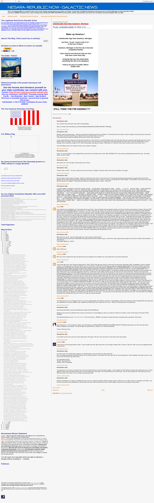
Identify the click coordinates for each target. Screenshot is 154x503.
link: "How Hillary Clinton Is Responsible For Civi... (14, 414)
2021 (4, 233)
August (5, 246)
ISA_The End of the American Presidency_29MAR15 (15, 337)
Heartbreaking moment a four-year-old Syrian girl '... (15, 263)
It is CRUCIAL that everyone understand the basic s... (15, 358)
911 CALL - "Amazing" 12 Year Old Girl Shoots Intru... (15, 368)
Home (3, 16)
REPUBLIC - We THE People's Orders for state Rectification (15, 212)
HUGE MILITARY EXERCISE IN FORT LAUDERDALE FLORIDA (18, 328)
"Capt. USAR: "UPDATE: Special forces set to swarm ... (16, 364)
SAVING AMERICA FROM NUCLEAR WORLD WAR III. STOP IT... (18, 301)
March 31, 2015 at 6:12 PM (62, 305)
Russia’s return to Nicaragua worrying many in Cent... (15, 397)
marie (58, 206)
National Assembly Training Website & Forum (12, 201)
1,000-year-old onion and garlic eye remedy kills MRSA (15, 275)
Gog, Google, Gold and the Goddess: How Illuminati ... (15, 258)
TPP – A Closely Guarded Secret (11, 361)
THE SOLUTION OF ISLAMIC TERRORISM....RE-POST (16, 309)
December (6, 241)
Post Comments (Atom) (66, 393)
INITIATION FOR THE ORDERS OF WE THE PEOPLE (14, 207)
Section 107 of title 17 (35, 482)
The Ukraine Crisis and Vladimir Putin (12, 347)
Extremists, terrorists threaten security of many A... (15, 375)
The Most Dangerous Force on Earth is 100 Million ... (15, 365)
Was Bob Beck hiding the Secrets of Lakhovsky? (14, 333)
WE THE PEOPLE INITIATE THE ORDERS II (11, 208)
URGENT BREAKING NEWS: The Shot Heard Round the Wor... (17, 322)
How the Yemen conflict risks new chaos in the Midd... (15, 351)
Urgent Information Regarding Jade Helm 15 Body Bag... (16, 295)
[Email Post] (69, 113)
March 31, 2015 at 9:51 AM (62, 157)
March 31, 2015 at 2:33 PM (62, 244)
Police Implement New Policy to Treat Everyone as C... (15, 401)
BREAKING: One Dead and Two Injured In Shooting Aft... (16, 291)
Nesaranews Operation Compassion (29, 16)
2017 (4, 237)
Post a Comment (56, 387)
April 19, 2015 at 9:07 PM (62, 348)
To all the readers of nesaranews (11, 279)
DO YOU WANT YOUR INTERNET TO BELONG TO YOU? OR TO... (19, 346)
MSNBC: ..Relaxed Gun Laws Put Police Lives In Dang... (16, 288)
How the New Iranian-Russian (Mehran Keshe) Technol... (16, 326)
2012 (4, 427)
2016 (4, 238)
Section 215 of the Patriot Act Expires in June (13, 278)
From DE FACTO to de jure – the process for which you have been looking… (19, 199)
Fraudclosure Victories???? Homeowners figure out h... (15, 297)
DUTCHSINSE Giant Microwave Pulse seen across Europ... (16, 355)
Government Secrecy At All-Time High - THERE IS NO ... (16, 388)
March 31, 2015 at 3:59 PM (62, 295)
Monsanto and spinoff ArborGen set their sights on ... (15, 286)
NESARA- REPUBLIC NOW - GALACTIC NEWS (52, 7)
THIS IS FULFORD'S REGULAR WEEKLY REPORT (15, 267)
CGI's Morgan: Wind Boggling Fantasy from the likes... (15, 407)
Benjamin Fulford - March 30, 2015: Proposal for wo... (15, 300)
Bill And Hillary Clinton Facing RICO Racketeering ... (15, 292)
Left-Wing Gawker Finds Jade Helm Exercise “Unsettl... (16, 389)
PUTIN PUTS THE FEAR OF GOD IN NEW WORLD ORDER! (17, 348)
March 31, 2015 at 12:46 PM (63, 183)
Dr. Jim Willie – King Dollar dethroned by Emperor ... (15, 334)
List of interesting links (8, 384)
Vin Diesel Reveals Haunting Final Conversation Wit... (15, 393)
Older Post (150, 390)
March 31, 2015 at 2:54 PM (62, 259)
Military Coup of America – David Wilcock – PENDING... (16, 324)
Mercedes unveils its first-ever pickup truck (13, 394)
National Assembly (12, 16)
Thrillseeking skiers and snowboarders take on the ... (15, 266)
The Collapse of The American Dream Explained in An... (15, 341)
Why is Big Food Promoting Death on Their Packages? (15, 338)
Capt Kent (60, 322)
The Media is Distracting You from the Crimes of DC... (15, 277)
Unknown (60, 246)
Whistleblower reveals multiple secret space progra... (15, 354)
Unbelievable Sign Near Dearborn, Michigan (70, 24)
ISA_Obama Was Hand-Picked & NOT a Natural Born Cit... (16, 261)
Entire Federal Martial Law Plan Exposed (12, 329)
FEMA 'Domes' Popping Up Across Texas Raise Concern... (16, 398)
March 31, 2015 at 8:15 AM (62, 129)
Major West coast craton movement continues (13, 307)
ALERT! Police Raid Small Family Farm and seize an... (15, 392)
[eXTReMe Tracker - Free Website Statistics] (3, 498)
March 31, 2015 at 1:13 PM (62, 204)
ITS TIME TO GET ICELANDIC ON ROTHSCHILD (15, 359)
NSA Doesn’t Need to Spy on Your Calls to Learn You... (15, 380)
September (6, 245)
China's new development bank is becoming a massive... (16, 270)
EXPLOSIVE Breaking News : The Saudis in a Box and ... (16, 335)
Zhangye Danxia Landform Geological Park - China (15, 317)
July (5, 248)
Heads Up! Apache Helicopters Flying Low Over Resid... (16, 313)
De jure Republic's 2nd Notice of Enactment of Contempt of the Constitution (19, 206)
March (5, 253)
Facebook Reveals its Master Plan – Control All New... (15, 415)
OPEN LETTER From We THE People (10, 204)
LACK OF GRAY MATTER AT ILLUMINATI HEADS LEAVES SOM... (18, 372)
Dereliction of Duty (7, 274)
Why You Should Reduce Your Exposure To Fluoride (15, 273)
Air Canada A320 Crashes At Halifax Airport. (13, 318)
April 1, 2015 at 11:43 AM (62, 331)
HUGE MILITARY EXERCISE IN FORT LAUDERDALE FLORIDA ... (18, 304)
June (5, 249)
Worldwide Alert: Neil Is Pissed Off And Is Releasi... (14, 262)
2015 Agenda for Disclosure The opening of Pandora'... (15, 385)
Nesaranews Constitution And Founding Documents (54, 16)
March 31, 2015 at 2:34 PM (62, 251)
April (5, 252)
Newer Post (56, 390)
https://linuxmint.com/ (6, 188)
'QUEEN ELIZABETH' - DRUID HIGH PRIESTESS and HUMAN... (18, 312)
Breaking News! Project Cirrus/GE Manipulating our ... (15, 363)
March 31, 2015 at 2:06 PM (62, 232)
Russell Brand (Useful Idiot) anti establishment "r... (14, 260)
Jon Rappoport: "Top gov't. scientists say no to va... (15, 410)
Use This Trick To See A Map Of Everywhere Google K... (16, 399)
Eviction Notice (7, 339)
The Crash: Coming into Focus (10, 350)
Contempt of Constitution (7, 205)
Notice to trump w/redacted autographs (10, 198)
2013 (4, 426)
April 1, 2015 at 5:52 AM (62, 319)
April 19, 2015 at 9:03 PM (62, 339)
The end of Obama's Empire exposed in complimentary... (16, 420)
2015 (4, 240)
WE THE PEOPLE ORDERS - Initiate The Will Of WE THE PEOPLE (17, 213)
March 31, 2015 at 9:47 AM (62, 148)
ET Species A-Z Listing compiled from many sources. (15, 284)
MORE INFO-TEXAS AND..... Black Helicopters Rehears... (16, 356)
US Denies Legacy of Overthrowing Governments (14, 294)
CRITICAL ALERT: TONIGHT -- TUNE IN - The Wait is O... (16, 369)
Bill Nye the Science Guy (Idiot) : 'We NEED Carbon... (15, 405)
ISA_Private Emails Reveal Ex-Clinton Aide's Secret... (15, 367)
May (5, 250)
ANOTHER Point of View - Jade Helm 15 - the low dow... (16, 416)
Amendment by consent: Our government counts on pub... (16, 287)
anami (58, 298)
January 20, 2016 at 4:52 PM (63, 384)
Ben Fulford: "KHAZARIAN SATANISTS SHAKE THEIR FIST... (17, 376)
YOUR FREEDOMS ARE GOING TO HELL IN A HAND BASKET (17, 330)
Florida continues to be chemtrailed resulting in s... (14, 305)
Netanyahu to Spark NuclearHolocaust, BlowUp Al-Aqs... (16, 320)
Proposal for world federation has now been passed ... (15, 308)
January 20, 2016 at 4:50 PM (63, 375)
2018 (4, 236)
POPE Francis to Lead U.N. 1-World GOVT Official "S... (16, 265)
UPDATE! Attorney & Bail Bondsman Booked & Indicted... (16, 418)
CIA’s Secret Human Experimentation (12, 296)
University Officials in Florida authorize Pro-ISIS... (14, 282)
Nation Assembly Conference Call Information (12, 200)
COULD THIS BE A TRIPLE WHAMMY (12, 321)
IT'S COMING (7, 310)
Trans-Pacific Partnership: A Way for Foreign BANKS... (15, 402)
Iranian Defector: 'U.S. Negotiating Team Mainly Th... (15, 352)
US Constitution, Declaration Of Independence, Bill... (15, 331)
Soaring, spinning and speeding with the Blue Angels (15, 303)
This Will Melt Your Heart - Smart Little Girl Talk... (14, 382)
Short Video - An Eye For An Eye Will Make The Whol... (15, 409)
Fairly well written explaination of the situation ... (14, 386)
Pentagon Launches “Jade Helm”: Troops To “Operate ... (16, 371)
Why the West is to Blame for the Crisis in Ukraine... (15, 254)
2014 (4, 424)
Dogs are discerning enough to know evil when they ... (15, 316)
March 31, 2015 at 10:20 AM (63, 173)
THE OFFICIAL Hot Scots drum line (11, 271)
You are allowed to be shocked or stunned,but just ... (15, 377)
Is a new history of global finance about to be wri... (14, 381)
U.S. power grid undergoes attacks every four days (15, 406)
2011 (4, 429)
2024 (4, 231)
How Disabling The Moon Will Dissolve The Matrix (14, 412)
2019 (4, 234)
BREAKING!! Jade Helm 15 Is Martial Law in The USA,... (16, 314)
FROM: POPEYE (7, 342)
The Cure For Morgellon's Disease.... (12, 360)
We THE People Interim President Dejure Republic (13, 202)
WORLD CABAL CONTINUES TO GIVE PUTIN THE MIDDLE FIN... (18, 343)
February (6, 422)
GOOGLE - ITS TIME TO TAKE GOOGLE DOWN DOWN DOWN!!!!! (18, 345)
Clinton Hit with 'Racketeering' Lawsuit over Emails (14, 403)
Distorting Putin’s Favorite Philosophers (12, 373)
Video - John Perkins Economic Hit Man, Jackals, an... (15, 395)
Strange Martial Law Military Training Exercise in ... (14, 325)
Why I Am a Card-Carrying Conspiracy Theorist (14, 257)
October (6, 244)
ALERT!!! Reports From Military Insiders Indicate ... (15, 283)
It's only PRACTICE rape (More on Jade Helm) (14, 290)
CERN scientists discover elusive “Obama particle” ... (15, 256)
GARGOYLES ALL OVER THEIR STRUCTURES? (14, 269)
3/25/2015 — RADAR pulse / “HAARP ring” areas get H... (16, 411)
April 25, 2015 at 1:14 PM (62, 365)
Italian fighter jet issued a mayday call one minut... (14, 419)
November (6, 242)
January (6, 423)
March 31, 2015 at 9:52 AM (62, 165)
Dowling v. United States (21, 487)
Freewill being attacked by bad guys (11, 299)
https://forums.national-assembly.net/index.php (28, 92)
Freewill (59, 342)
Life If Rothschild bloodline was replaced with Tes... (14, 379)
